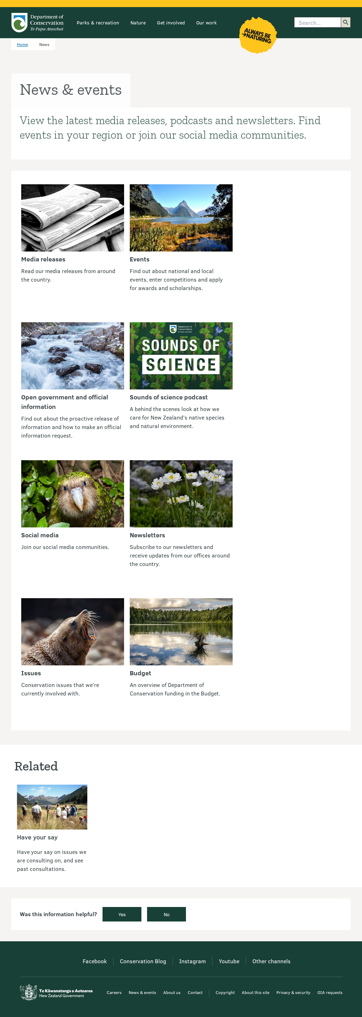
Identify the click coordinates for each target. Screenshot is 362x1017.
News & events (142, 992)
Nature (138, 22)
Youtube (229, 961)
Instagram (192, 961)
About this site (255, 992)
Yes (122, 914)
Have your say (37, 837)
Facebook (95, 961)
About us (172, 992)
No (167, 914)
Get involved (171, 22)
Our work (206, 22)
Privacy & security (293, 992)
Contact (195, 992)
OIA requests (330, 992)
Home (22, 44)
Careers (114, 992)
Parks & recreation (98, 22)
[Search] (346, 22)
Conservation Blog (143, 961)
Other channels (271, 961)
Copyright (225, 992)
